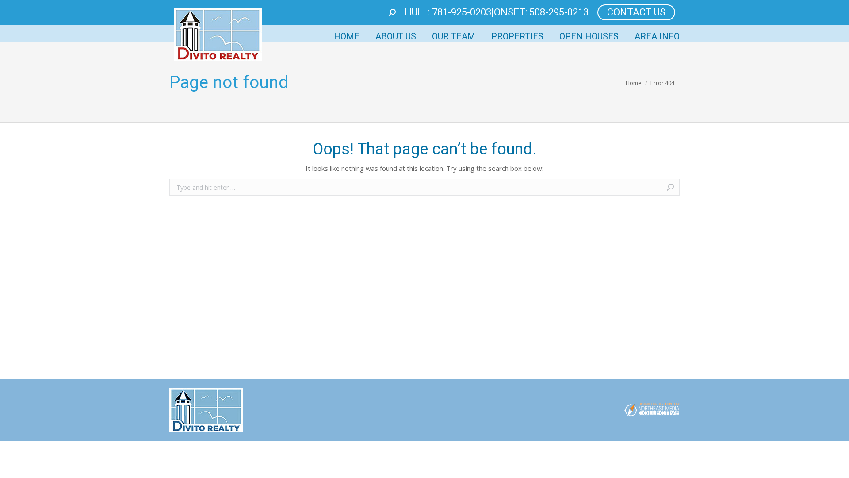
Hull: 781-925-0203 (448, 12)
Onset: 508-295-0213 (541, 12)
